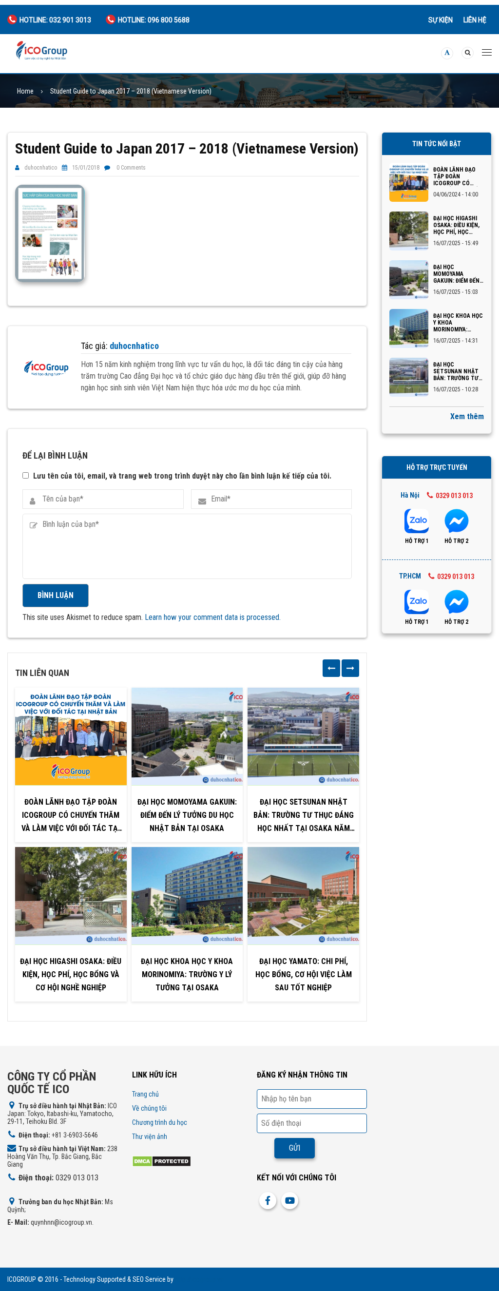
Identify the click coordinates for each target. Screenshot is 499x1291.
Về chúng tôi (149, 1108)
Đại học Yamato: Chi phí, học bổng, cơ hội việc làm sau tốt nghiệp (303, 974)
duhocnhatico (40, 167)
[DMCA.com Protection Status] (161, 1160)
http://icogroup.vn (199, 1279)
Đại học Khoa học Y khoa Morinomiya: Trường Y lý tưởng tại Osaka (187, 974)
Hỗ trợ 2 (456, 541)
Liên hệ (474, 20)
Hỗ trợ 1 (417, 541)
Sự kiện (440, 20)
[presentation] (331, 668)
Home (25, 91)
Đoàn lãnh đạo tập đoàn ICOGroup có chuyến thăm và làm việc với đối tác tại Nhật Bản (70, 816)
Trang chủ (145, 1094)
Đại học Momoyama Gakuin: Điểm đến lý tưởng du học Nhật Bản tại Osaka (187, 815)
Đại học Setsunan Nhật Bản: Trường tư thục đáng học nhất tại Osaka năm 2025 (303, 816)
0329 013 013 (454, 496)
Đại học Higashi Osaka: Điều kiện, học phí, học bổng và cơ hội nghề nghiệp (70, 974)
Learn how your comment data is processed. (213, 617)
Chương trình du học (159, 1122)
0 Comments (131, 167)
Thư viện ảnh (149, 1136)
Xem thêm (467, 416)
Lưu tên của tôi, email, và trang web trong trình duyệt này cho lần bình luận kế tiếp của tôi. (182, 476)
